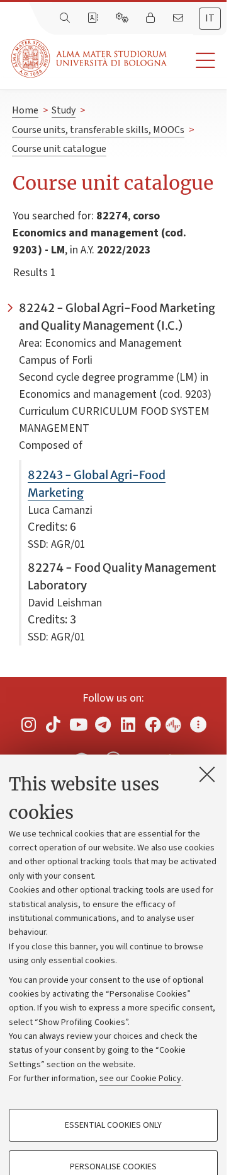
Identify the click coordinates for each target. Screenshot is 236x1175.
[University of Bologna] (90, 58)
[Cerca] (66, 18)
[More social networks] (198, 724)
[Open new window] (28, 724)
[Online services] (123, 18)
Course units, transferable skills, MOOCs (98, 130)
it (210, 18)
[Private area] (151, 18)
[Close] (207, 774)
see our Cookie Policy (140, 1078)
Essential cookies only (113, 1125)
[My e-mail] (179, 18)
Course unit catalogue (59, 149)
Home (25, 110)
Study (64, 110)
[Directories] (94, 18)
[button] (196, 61)
